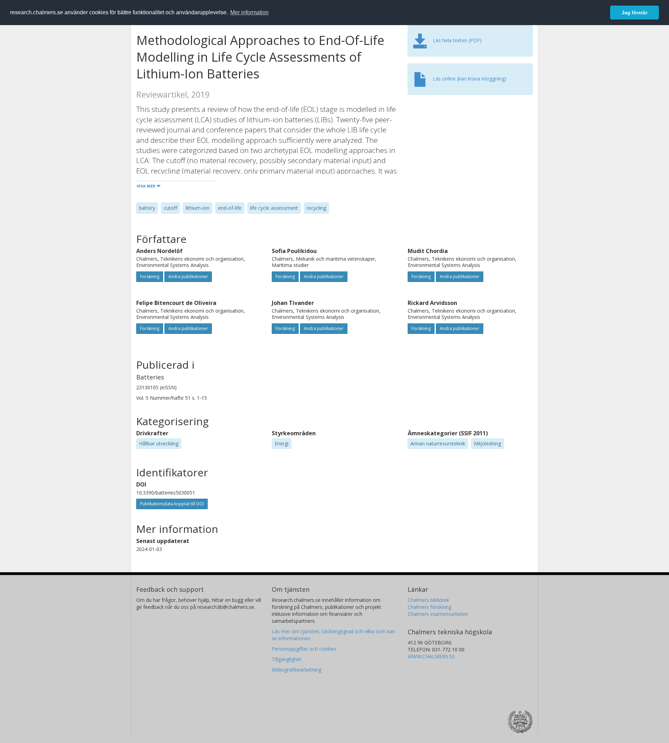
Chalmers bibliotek (428, 600)
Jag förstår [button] (634, 12)
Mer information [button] (249, 12)
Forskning (149, 276)
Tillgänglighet (286, 659)
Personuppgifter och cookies (304, 648)
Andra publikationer (188, 276)
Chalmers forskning (429, 607)
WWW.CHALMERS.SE (431, 656)
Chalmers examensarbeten (438, 614)
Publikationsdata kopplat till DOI (172, 504)
